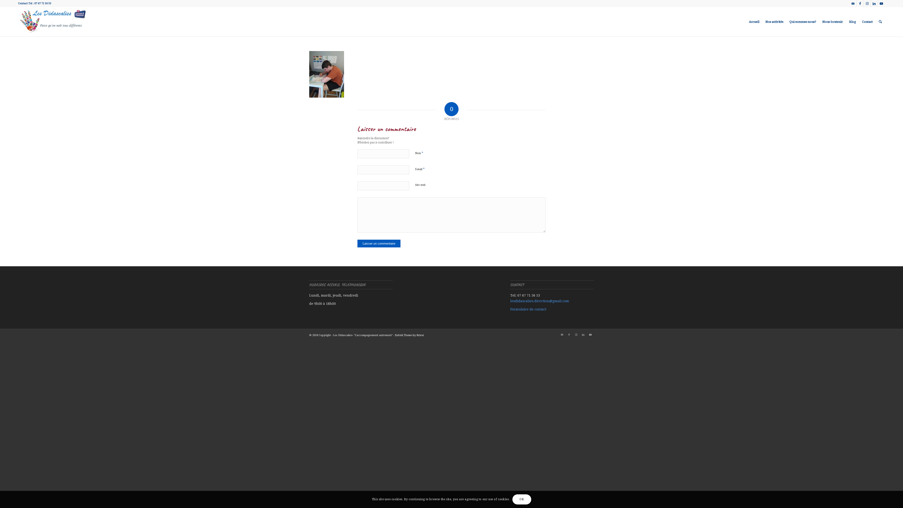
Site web (420, 185)
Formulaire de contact (528, 309)
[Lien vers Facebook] (860, 3)
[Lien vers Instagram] (867, 3)
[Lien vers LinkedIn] (874, 3)
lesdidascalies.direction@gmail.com (539, 301)
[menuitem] (754, 21)
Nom (419, 153)
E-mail (420, 169)
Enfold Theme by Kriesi (409, 335)
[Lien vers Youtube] (881, 3)
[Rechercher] (880, 21)
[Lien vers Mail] (853, 3)
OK (521, 499)
